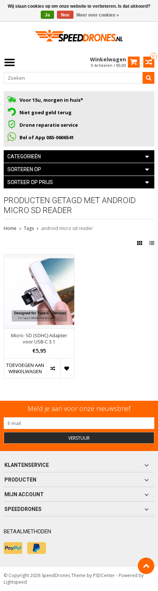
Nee (65, 15)
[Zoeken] (148, 78)
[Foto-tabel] (140, 242)
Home (10, 228)
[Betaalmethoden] (13, 548)
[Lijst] (151, 242)
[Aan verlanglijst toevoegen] (67, 368)
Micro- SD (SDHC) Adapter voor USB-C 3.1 (39, 338)
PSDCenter (104, 575)
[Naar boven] (146, 566)
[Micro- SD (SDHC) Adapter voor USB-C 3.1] (39, 258)
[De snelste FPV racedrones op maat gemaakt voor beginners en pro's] (79, 38)
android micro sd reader (67, 228)
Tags (29, 228)
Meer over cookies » (97, 15)
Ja (47, 15)
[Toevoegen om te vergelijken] (53, 368)
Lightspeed (15, 582)
